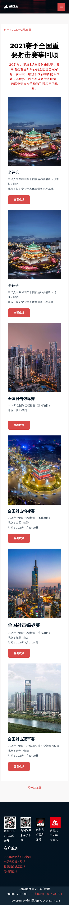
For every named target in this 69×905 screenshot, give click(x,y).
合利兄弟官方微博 (40, 834)
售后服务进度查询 (14, 866)
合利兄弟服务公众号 (26, 835)
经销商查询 (10, 871)
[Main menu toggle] (61, 7)
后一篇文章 (34, 787)
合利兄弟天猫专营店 (54, 835)
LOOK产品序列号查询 (17, 856)
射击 (6, 29)
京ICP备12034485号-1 (48, 893)
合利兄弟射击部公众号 (9, 835)
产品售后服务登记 (14, 861)
